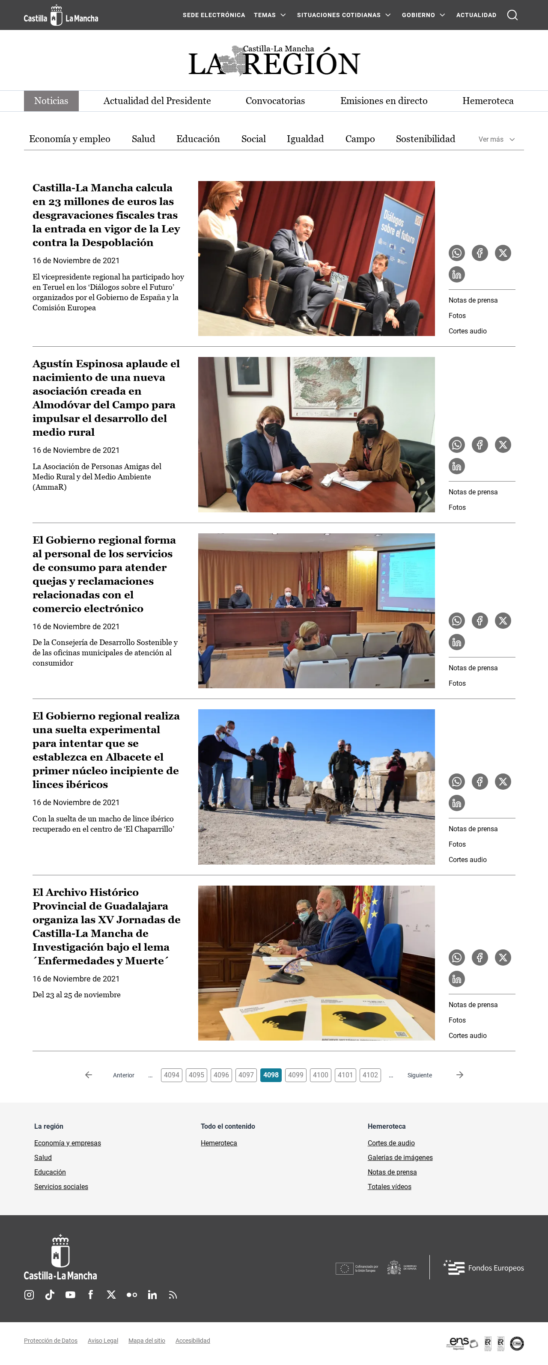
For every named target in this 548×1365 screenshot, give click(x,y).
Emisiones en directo (384, 100)
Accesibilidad (193, 1340)
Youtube (70, 1295)
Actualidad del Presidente (157, 100)
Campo (360, 139)
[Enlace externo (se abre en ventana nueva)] (484, 1343)
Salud (143, 139)
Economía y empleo (69, 139)
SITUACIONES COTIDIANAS (339, 15)
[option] (70, 139)
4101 (345, 1075)
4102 (370, 1075)
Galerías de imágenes (400, 1158)
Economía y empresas (67, 1143)
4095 (196, 1075)
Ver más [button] (491, 139)
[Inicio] (140, 1257)
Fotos (457, 316)
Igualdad (305, 139)
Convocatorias (275, 100)
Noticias (51, 100)
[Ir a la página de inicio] (61, 15)
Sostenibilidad (426, 139)
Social (253, 139)
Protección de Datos (50, 1340)
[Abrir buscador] (512, 15)
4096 (221, 1075)
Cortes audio (468, 331)
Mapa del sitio (146, 1340)
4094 (171, 1075)
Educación (198, 139)
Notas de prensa (473, 300)
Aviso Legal (103, 1340)
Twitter (111, 1295)
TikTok (49, 1295)
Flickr (132, 1295)
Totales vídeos (389, 1187)
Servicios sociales (61, 1187)
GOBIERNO (418, 15)
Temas (265, 15)
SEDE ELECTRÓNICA (214, 15)
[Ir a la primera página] (95, 1075)
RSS (173, 1295)
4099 (296, 1075)
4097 (246, 1075)
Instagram (29, 1295)
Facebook (90, 1295)
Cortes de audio (391, 1143)
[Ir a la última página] (453, 1075)
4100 (320, 1075)
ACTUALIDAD (476, 15)
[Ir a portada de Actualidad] (274, 63)
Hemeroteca (488, 100)
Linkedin (152, 1295)
